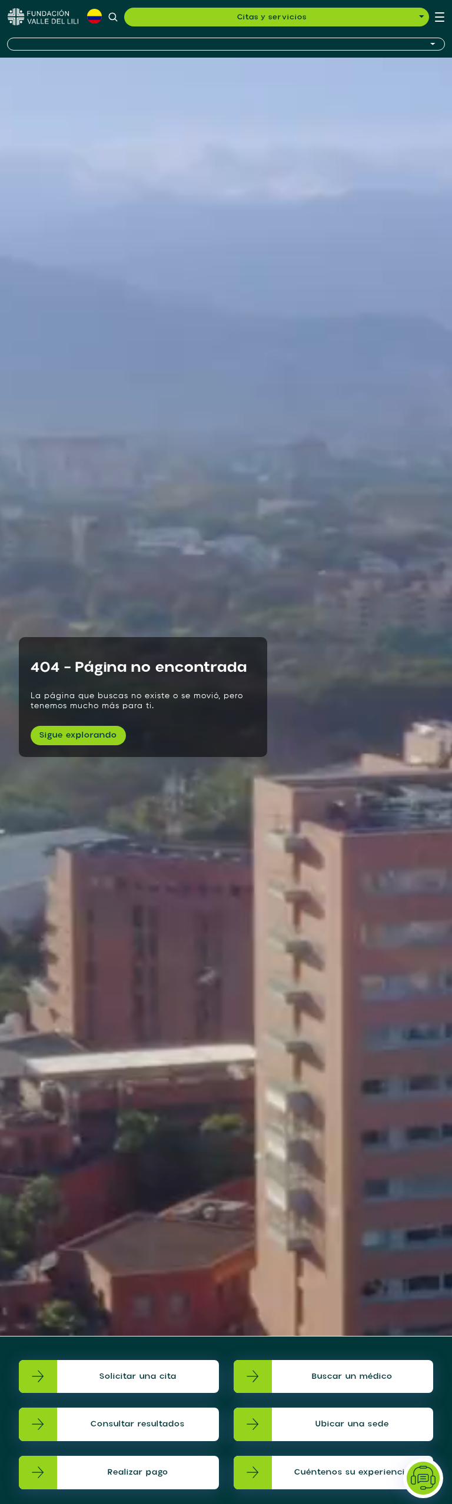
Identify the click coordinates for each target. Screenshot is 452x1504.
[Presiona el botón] (226, 44)
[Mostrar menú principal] (439, 17)
